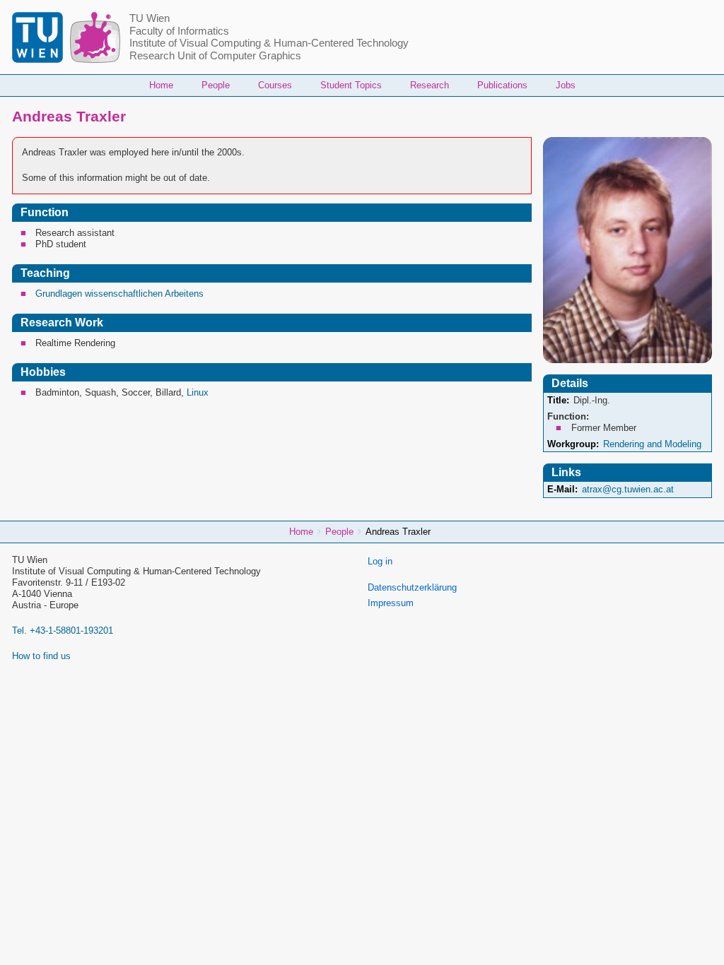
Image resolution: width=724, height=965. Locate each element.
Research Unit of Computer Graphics (215, 55)
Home (161, 85)
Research (429, 85)
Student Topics (351, 85)
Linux (198, 392)
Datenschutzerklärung (412, 587)
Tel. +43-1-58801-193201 (62, 630)
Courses (275, 85)
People (216, 85)
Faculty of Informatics (179, 31)
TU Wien (149, 18)
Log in (380, 561)
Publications (502, 85)
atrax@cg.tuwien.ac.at (628, 489)
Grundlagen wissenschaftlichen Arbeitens (119, 293)
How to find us (41, 656)
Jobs (566, 85)
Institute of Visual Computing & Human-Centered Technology (269, 43)
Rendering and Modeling (652, 444)
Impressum (391, 603)
